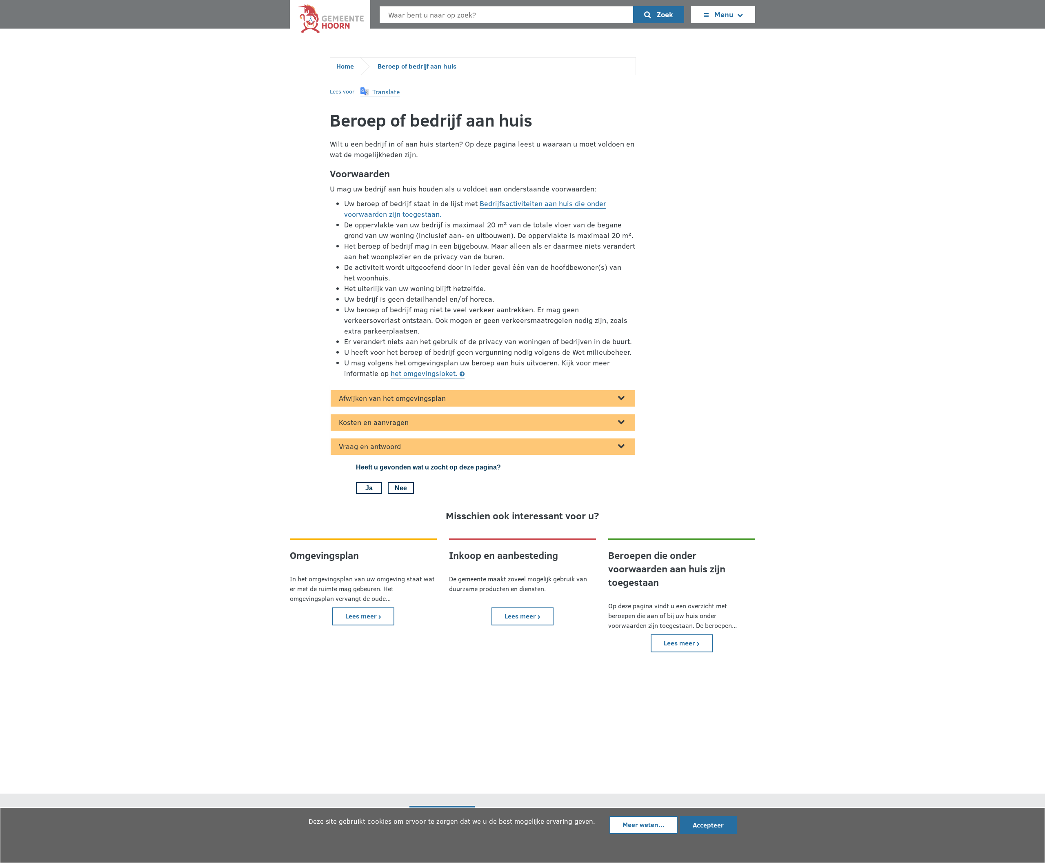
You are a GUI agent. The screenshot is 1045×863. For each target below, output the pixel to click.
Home (345, 66)
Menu (724, 14)
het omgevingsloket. (424, 373)
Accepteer (708, 825)
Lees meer (369, 615)
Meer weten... (644, 824)
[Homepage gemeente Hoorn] (330, 20)
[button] (380, 91)
